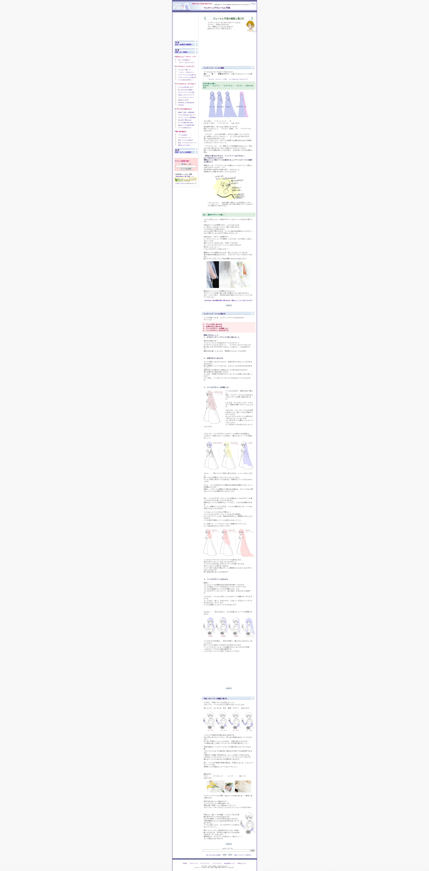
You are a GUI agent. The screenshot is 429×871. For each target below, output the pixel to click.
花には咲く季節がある (184, 120)
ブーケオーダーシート (184, 137)
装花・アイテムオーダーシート (187, 143)
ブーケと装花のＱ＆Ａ (184, 127)
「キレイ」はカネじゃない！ (187, 62)
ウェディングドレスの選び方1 (187, 75)
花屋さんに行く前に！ (184, 145)
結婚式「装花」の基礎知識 (186, 112)
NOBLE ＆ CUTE (183, 100)
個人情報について (229, 863)
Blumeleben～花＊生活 (183, 176)
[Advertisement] (226, 46)
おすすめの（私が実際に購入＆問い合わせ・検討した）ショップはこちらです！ (229, 300)
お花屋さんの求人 (179, 183)
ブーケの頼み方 (182, 135)
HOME (185, 863)
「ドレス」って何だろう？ (186, 72)
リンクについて (217, 863)
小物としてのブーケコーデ (186, 95)
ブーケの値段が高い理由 (185, 122)
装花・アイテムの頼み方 (185, 140)
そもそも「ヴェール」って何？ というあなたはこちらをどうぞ (228, 79)
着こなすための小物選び (213, 855)
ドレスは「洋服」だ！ (184, 69)
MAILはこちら (242, 863)
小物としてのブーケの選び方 (242, 855)
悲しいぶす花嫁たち (184, 60)
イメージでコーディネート (186, 97)
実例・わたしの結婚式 (183, 152)
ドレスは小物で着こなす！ (186, 87)
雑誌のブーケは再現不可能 (186, 125)
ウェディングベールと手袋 (186, 92)
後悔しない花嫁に (181, 52)
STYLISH (181, 105)
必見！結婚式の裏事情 (183, 44)
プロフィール (194, 863)
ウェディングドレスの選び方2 (187, 77)
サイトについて (205, 863)
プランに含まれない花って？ (187, 115)
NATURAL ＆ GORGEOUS (186, 102)
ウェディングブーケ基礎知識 (187, 117)
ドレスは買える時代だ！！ (186, 80)
